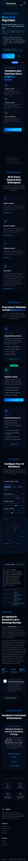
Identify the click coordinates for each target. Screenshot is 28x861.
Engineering (7, 487)
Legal (6, 489)
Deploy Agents (14, 400)
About (3, 841)
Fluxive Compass (6, 828)
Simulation (21, 62)
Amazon (15, 761)
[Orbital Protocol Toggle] (25, 3)
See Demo (19, 56)
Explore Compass (8, 235)
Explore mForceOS (11, 698)
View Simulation (13, 129)
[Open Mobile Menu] (21, 5)
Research (4, 830)
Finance (20, 487)
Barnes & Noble (15, 765)
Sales (14, 487)
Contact (5, 843)
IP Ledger (4, 832)
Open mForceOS (8, 288)
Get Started (8, 56)
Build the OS (14, 444)
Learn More (6, 257)
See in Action (7, 212)
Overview (15, 62)
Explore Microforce (14, 359)
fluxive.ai (5, 845)
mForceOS (4, 826)
